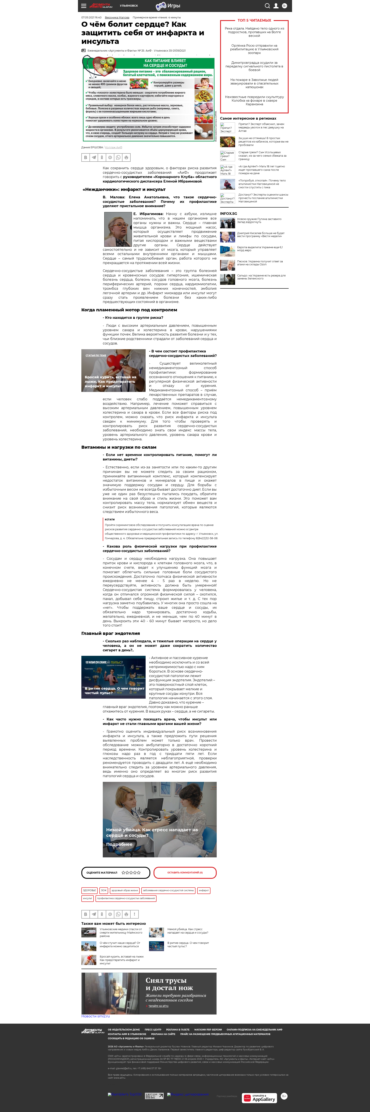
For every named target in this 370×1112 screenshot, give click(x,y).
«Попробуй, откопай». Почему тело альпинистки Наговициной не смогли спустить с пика (262, 184)
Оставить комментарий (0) (185, 872)
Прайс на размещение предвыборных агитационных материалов (225, 1034)
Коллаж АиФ (113, 147)
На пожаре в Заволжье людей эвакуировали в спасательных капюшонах (254, 83)
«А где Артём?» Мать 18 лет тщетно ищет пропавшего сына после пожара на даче (262, 170)
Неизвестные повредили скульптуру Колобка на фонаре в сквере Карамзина (254, 100)
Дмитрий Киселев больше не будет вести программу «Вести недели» (261, 235)
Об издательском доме (124, 1029)
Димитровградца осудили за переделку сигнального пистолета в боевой (254, 66)
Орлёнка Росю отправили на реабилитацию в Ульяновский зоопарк (254, 49)
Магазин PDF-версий (208, 1029)
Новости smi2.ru (95, 1016)
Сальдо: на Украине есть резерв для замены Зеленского (261, 277)
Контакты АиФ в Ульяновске (127, 1034)
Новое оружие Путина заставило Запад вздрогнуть (259, 221)
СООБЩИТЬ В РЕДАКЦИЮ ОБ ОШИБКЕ (131, 1038)
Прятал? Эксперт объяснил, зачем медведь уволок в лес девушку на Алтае (261, 127)
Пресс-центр (153, 1029)
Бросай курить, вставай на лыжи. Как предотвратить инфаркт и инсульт (122, 960)
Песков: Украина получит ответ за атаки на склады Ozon (260, 263)
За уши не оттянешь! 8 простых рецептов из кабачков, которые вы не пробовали (263, 142)
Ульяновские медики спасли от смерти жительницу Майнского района (121, 933)
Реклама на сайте (163, 1034)
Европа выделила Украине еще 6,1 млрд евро (260, 249)
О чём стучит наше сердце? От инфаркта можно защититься (120, 944)
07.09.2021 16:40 (91, 17)
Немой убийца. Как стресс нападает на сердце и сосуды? (152, 832)
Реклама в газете (177, 1029)
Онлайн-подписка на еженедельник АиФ (254, 1029)
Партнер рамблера (227, 1096)
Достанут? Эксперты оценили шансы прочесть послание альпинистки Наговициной (263, 198)
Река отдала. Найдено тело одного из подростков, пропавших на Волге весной (254, 32)
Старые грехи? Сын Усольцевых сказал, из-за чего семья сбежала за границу (262, 156)
